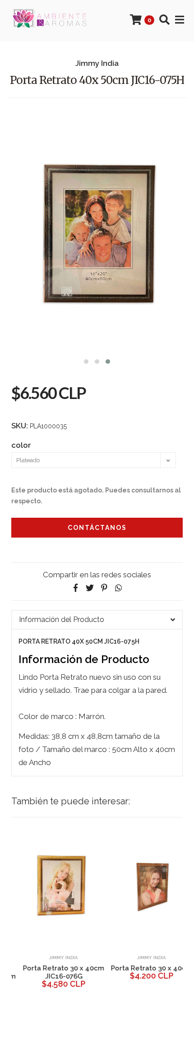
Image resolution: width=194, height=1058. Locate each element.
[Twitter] (90, 588)
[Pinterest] (104, 588)
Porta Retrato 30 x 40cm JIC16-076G (53, 972)
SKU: (19, 425)
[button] (86, 360)
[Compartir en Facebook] (75, 588)
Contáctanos (97, 527)
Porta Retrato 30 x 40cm (141, 968)
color (21, 445)
